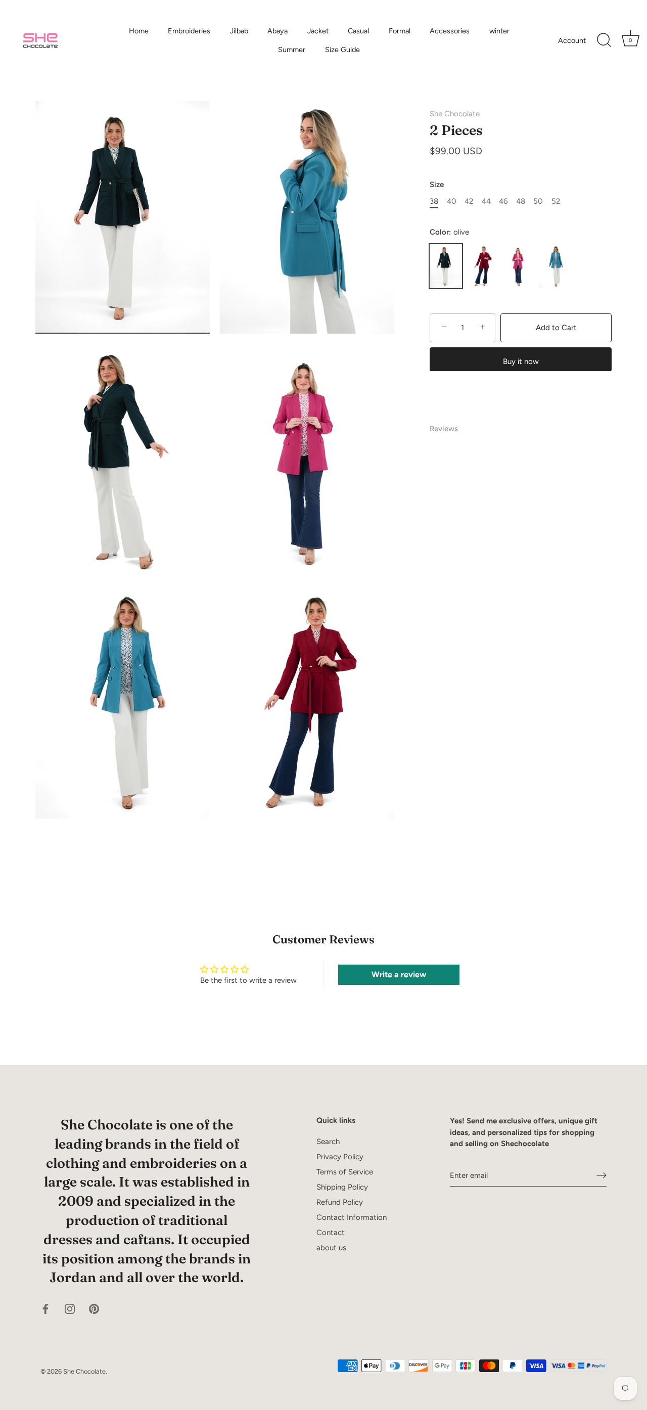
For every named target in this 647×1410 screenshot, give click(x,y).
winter (499, 30)
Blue (555, 266)
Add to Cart (556, 327)
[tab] (449, 429)
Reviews (444, 428)
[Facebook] (45, 1307)
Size (437, 184)
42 (469, 201)
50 (538, 201)
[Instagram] (70, 1307)
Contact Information (351, 1217)
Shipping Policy (342, 1187)
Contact (330, 1232)
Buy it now (521, 361)
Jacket (318, 30)
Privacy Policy (339, 1156)
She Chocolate (455, 113)
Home (139, 30)
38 (434, 201)
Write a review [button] (399, 974)
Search (328, 1141)
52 (555, 201)
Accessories (450, 30)
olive (446, 266)
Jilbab (239, 30)
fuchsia (518, 266)
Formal (399, 30)
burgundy (482, 266)
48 (520, 201)
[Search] (604, 40)
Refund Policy (339, 1202)
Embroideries (189, 30)
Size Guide (342, 49)
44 (486, 201)
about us (331, 1247)
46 (503, 201)
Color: (449, 232)
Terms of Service (344, 1171)
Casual (358, 30)
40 (451, 201)
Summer (291, 49)
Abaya (277, 30)
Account (572, 40)
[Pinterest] (94, 1307)
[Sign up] (601, 1175)
